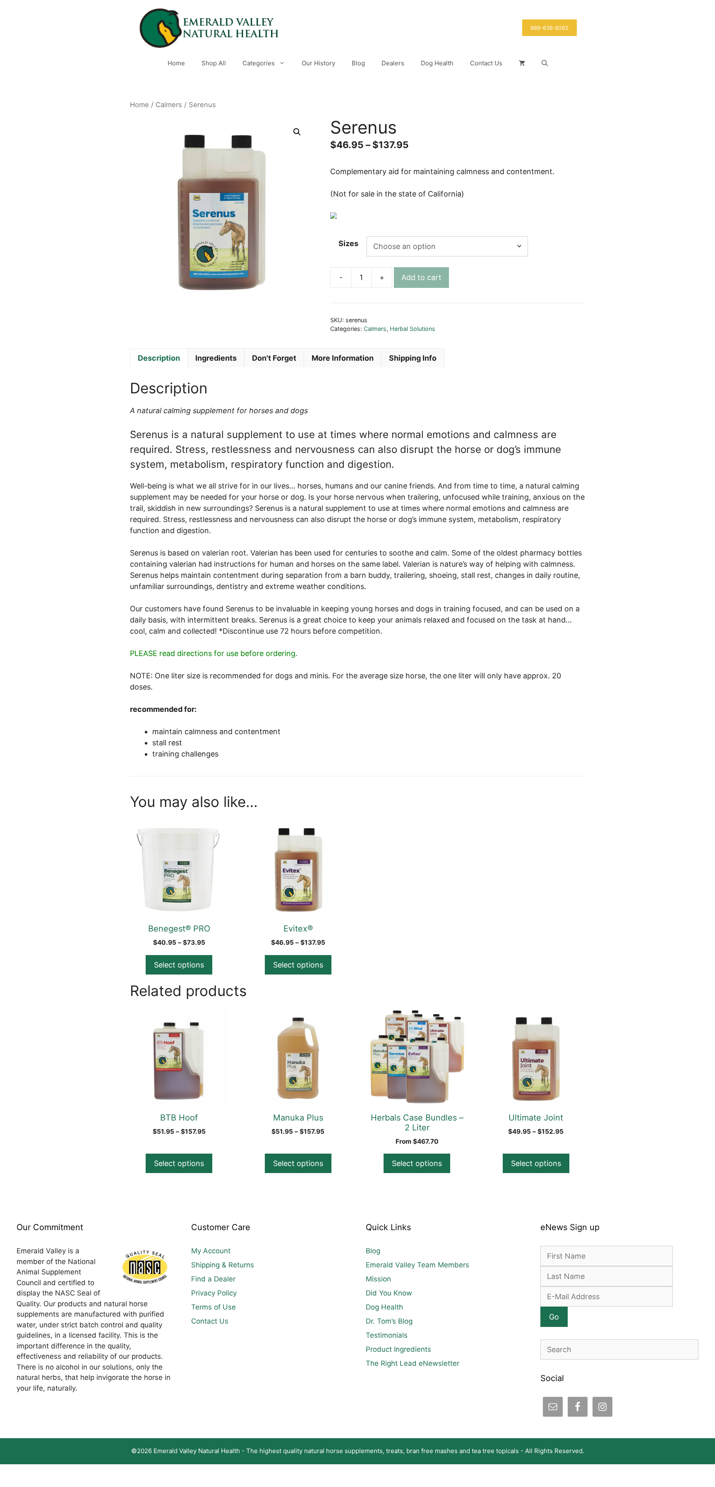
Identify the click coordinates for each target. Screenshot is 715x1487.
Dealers (392, 63)
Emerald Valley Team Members (417, 1265)
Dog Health (437, 63)
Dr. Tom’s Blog (389, 1321)
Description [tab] (159, 358)
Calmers (169, 105)
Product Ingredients (398, 1349)
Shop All (214, 63)
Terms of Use (213, 1307)
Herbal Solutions (412, 328)
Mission (378, 1279)
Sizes (348, 243)
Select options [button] (417, 1163)
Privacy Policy (214, 1293)
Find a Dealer (213, 1279)
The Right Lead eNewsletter (412, 1363)
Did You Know (389, 1293)
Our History (318, 63)
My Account (210, 1251)
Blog (358, 63)
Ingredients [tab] (216, 358)
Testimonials (387, 1335)
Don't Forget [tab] (274, 358)
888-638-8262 (549, 27)
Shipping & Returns (222, 1265)
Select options (179, 964)
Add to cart (421, 277)
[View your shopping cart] (522, 63)
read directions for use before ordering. (214, 653)
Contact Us (486, 63)
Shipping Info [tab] (413, 358)
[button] (544, 63)
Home (176, 63)
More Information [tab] (343, 358)
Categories (258, 63)
